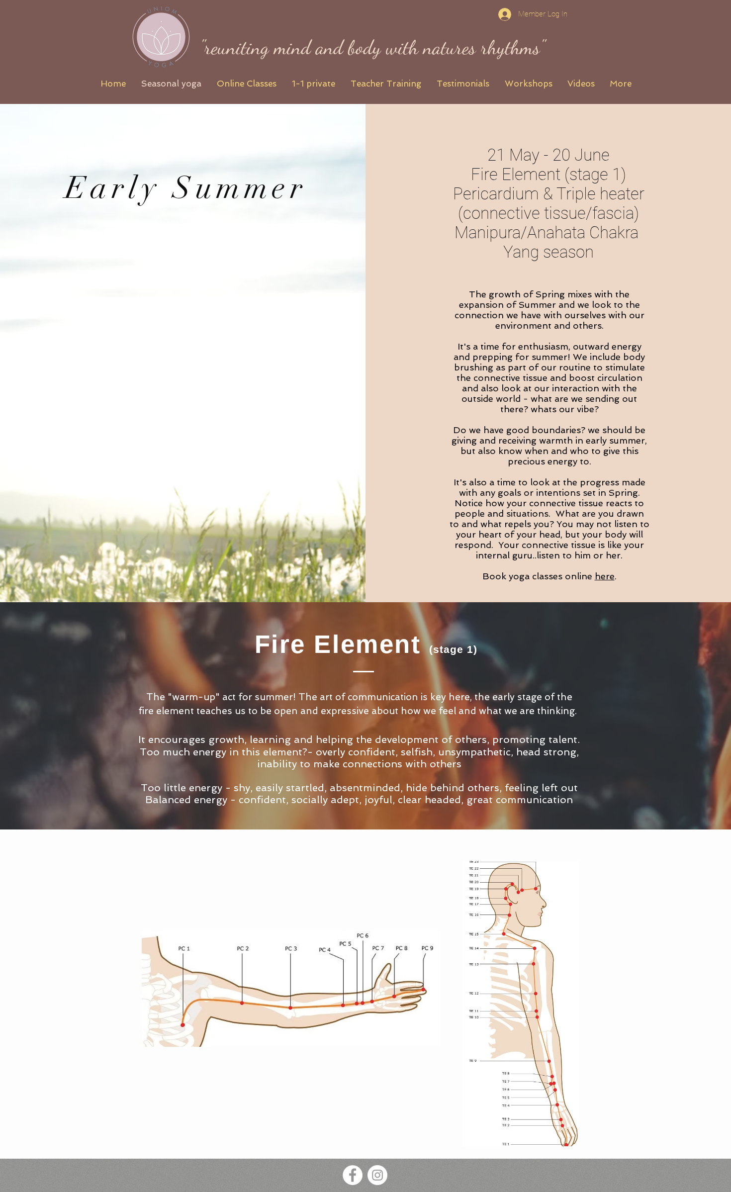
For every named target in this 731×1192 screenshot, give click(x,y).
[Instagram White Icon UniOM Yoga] (377, 1175)
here (605, 576)
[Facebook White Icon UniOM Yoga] (353, 1175)
